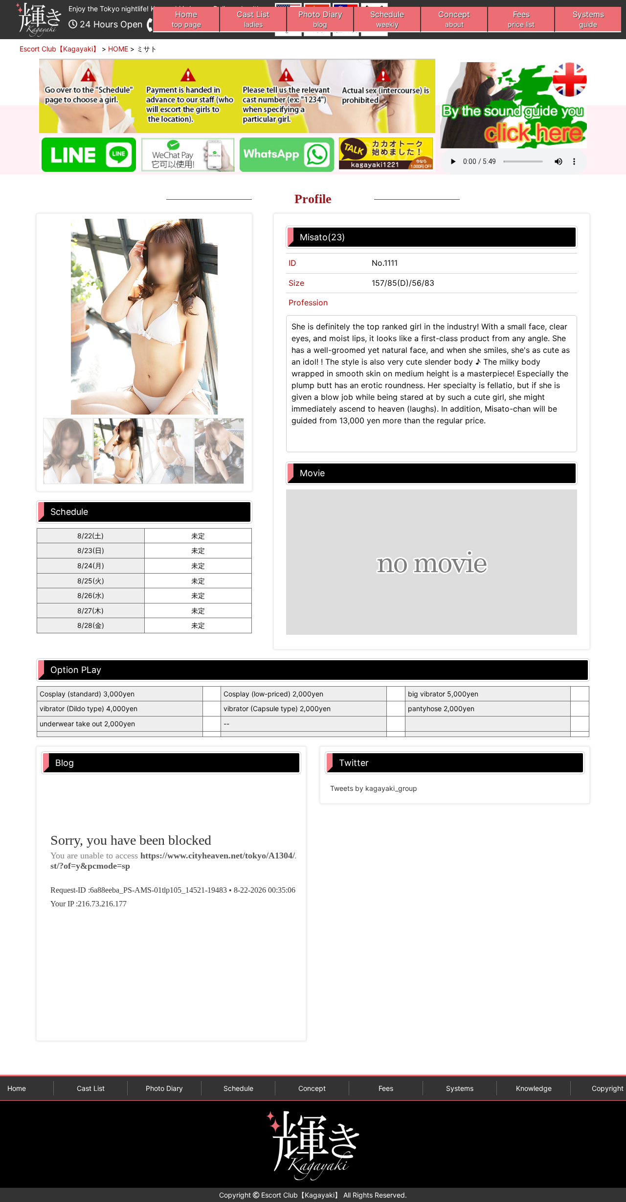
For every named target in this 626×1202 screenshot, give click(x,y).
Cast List (253, 18)
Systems (588, 18)
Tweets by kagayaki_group (373, 788)
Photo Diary (320, 18)
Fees (521, 18)
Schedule (387, 18)
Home (186, 18)
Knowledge (534, 1088)
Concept (454, 18)
